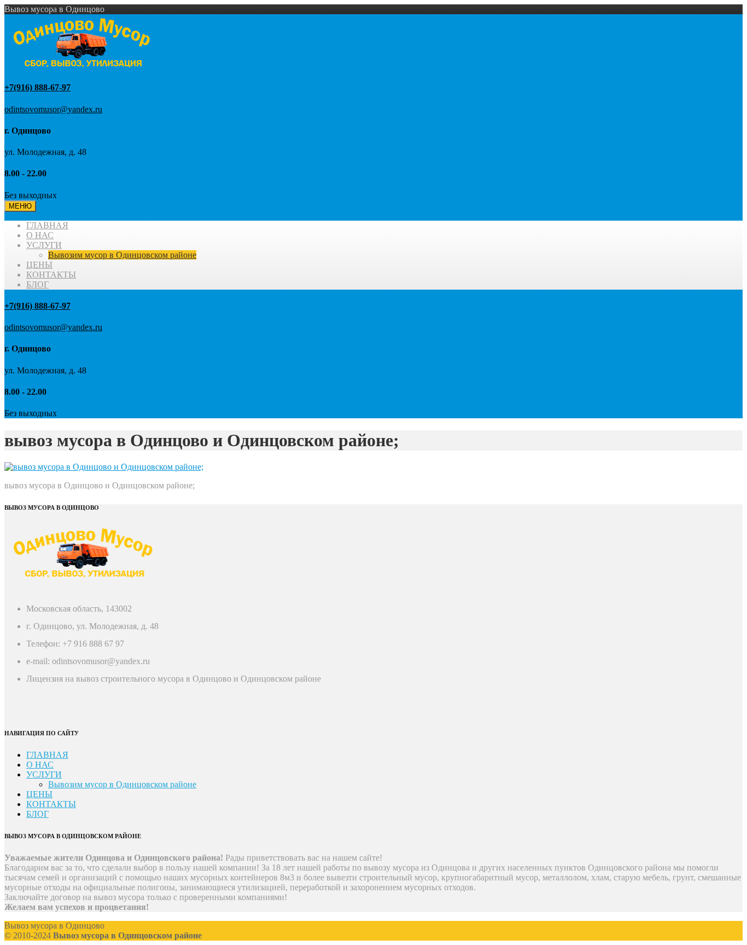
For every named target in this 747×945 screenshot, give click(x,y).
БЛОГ (37, 284)
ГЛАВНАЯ (47, 225)
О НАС (40, 235)
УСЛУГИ (44, 245)
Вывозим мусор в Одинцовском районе (122, 255)
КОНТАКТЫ (51, 274)
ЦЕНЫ (39, 264)
